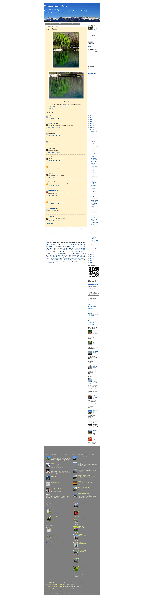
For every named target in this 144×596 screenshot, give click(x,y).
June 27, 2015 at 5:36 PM (53, 177)
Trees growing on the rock (56, 456)
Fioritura (53, 517)
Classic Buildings (94, 222)
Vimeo (89, 320)
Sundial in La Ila (94, 232)
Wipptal (50, 262)
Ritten (59, 255)
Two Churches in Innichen (94, 220)
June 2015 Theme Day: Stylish (94, 241)
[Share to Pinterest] (66, 106)
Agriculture (63, 244)
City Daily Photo (91, 46)
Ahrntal (72, 244)
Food (62, 249)
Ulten (72, 258)
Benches (62, 246)
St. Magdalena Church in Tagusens (85, 469)
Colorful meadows (93, 207)
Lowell (49, 165)
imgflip (48, 543)
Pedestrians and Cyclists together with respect (94, 181)
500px (89, 304)
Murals (77, 253)
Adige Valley (51, 108)
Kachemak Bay (81, 519)
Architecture (49, 246)
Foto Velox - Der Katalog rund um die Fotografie (57, 542)
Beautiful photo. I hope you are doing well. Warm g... (57, 582)
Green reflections (94, 153)
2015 (91, 129)
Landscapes (82, 251)
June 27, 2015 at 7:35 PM (53, 203)
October (93, 135)
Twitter (89, 318)
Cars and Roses (94, 212)
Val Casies (53, 259)
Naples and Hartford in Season (80, 518)
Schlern (66, 255)
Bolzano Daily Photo (55, 5)
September (93, 137)
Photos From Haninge (78, 574)
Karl (96, 26)
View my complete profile (95, 29)
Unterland (78, 258)
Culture (58, 248)
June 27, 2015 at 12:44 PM (54, 160)
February (93, 250)
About (65, 23)
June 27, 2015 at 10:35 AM (54, 135)
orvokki (50, 216)
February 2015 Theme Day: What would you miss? (93, 381)
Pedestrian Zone (54, 469)
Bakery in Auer (54, 494)
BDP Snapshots (91, 75)
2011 (91, 260)
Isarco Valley (58, 251)
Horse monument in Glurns (83, 493)
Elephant (52, 463)
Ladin (75, 251)
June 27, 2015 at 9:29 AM (53, 118)
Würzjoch (93, 144)
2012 (91, 258)
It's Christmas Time (95, 438)
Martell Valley (54, 253)
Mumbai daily (77, 558)
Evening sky (80, 463)
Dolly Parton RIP (77, 575)
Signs (81, 255)
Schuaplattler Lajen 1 (93, 189)
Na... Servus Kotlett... (51, 535)
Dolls (72, 248)
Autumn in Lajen (95, 431)
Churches (49, 248)
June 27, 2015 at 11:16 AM (54, 143)
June (92, 143)
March (92, 248)
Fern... (79, 567)
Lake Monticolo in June (94, 229)
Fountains (68, 249)
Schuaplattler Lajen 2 (93, 186)
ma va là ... (49, 503)
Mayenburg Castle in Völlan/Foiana (85, 475)
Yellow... (92, 234)
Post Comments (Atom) (56, 232)
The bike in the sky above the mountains (94, 225)
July (92, 141)
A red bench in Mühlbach (94, 192)
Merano (62, 253)
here (71, 104)
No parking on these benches (94, 177)
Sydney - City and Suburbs (79, 502)
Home (47, 23)
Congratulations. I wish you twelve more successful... (57, 586)
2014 (91, 254)
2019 (91, 121)
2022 (91, 115)
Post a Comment (50, 223)
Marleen (50, 140)
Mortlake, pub (81, 503)
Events (77, 248)
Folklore (57, 249)
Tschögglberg (56, 258)
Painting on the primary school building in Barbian (94, 168)
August (92, 139)
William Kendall (51, 208)
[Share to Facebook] (65, 106)
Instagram (90, 313)
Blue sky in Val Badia (95, 411)
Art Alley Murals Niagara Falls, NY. (85, 551)
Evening (79, 481)
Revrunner (50, 148)
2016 (91, 127)
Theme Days (80, 256)
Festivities (83, 248)
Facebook (90, 308)
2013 (91, 256)
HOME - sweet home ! (55, 528)
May (92, 244)
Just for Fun (68, 251)
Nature (84, 253)
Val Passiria (77, 259)
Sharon (50, 173)
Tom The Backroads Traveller (80, 550)
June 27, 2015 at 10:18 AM (54, 127)
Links (69, 23)
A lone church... (94, 198)
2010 (91, 262)
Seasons (74, 255)
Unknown (50, 181)
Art (56, 246)
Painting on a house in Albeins (93, 216)
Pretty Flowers (81, 527)
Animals (80, 244)
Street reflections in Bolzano (94, 201)
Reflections (57, 108)
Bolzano (71, 246)
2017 (91, 125)
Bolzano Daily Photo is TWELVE (95, 332)
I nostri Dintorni (50, 508)
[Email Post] (60, 106)
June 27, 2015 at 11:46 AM (54, 152)
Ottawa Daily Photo (78, 542)
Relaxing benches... (93, 210)
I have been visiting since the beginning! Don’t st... (56, 588)
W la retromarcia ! (50, 504)
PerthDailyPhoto (51, 123)
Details (64, 248)
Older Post (83, 229)
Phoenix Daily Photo (78, 526)
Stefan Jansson (51, 131)
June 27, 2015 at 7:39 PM (53, 212)
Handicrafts (50, 251)
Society (47, 256)
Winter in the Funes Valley (83, 456)
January (93, 252)
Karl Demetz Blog (51, 527)
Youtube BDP (91, 322)
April (92, 246)
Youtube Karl (91, 324)
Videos (74, 261)
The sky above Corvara (94, 156)
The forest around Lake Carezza (94, 159)
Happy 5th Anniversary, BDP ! (94, 237)
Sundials (72, 256)
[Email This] (62, 106)
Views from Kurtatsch (93, 164)
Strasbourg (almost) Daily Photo (81, 566)
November (93, 133)
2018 (91, 123)
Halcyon (50, 115)
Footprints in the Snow (55, 482)
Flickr (89, 310)
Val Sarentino (57, 261)
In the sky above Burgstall (94, 204)
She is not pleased (82, 535)
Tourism (48, 258)
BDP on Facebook (75, 23)
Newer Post (49, 229)
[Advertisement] (66, 237)
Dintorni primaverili (55, 509)
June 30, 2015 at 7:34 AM (53, 220)
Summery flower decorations (83, 487)
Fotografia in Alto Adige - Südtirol (54, 516)
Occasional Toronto (78, 510)
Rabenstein (95, 422)
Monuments (70, 253)
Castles (81, 246)
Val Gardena (67, 259)
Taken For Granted (52, 190)
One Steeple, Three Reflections (93, 173)
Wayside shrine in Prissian (95, 366)
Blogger (91, 593)
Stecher (67, 256)
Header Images (53, 23)
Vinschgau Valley (81, 261)
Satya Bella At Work (82, 543)
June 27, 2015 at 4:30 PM (53, 168)
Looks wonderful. (49, 589)
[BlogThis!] (63, 106)
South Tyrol (60, 23)
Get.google (90, 311)
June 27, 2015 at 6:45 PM (53, 195)
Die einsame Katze (55, 536)
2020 (91, 119)
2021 (91, 117)
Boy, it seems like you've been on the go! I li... (55, 584)
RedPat (49, 199)
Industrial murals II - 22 (56, 488)
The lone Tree (53, 476)
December (93, 131)
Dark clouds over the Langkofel (95, 352)
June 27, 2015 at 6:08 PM (53, 185)
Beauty (79, 511)
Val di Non (59, 259)
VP (49, 156)
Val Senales (67, 261)
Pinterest (90, 317)
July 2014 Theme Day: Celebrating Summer (95, 397)
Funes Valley (83, 249)
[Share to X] (64, 106)
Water (79, 559)
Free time (74, 249)
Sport (63, 256)
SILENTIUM (93, 161)
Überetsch (65, 258)
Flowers (50, 249)
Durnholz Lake (95, 341)
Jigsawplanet (91, 315)
